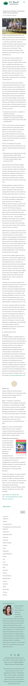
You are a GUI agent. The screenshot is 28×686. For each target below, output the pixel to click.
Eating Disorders (7, 534)
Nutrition (5, 570)
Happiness (6, 551)
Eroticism (5, 540)
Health (7, 494)
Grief (4, 548)
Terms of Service (9, 664)
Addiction (5, 518)
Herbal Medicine (7, 553)
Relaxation (15, 496)
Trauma (5, 592)
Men (11, 15)
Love (4, 562)
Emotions (5, 537)
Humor (5, 556)
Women (14, 15)
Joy (4, 559)
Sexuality (5, 584)
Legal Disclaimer (18, 662)
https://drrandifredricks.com (17, 375)
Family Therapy (7, 542)
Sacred (5, 581)
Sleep (4, 586)
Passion (5, 573)
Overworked (8, 496)
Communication (7, 524)
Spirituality (6, 589)
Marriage (5, 564)
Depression (6, 532)
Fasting (5, 545)
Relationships (6, 578)
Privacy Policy (19, 664)
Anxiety (5, 521)
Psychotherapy (7, 575)
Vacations (10, 499)
